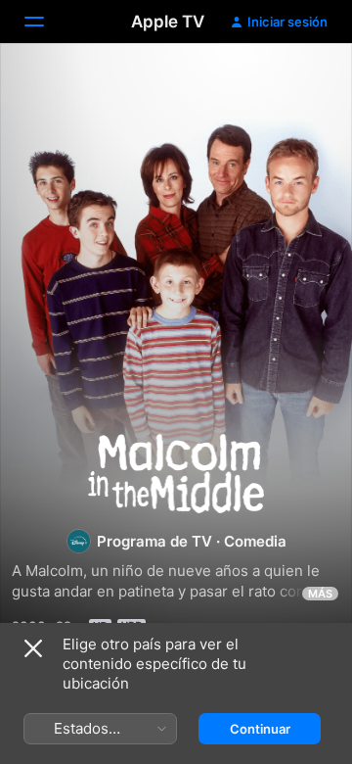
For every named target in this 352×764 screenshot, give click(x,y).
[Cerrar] (33, 648)
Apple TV (167, 21)
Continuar (260, 729)
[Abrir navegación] (45, 21)
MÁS (320, 593)
